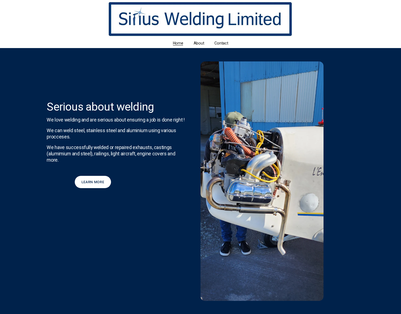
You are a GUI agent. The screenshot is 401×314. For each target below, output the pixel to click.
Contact (221, 43)
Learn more (93, 182)
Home (178, 43)
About (199, 43)
